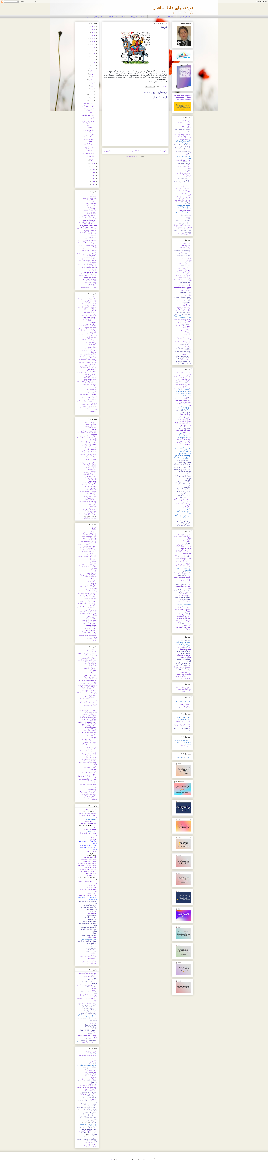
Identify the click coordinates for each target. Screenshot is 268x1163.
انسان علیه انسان (92, 749)
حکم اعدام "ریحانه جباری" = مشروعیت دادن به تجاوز (89, 1067)
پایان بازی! (188, 217)
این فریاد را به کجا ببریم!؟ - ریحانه (87, 1115)
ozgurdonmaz (125, 1159)
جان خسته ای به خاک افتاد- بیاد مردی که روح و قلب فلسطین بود (182, 742)
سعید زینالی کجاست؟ (90, 1142)
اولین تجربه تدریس (91, 476)
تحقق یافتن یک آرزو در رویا (183, 384)
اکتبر (91, 77)
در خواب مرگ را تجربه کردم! (183, 687)
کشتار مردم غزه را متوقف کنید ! (88, 1092)
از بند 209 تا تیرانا (91, 729)
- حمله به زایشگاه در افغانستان (89, 350)
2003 (93, 184)
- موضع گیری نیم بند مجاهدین (89, 1079)
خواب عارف (186, 507)
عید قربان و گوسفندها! (183, 489)
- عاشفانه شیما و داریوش (90, 576)
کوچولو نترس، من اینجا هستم (183, 132)
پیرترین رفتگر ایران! (184, 417)
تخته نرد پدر (93, 974)
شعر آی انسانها (186, 746)
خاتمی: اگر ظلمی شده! (183, 430)
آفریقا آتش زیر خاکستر (185, 290)
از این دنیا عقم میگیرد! (90, 1090)
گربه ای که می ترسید (91, 630)
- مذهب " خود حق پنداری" (90, 447)
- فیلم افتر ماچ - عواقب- (90, 203)
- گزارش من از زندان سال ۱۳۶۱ (89, 374)
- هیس (95, 571)
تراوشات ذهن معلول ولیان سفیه (182, 609)
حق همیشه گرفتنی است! (89, 905)
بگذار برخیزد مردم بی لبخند (89, 536)
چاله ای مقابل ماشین (91, 424)
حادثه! (94, 1060)
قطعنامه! (94, 960)
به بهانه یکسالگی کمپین (90, 1063)
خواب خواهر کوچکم (184, 622)
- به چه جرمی (93, 583)
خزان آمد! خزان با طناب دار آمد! (88, 1097)
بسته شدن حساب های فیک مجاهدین (86, 242)
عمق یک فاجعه (92, 627)
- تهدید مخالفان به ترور (91, 357)
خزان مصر (187, 487)
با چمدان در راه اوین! (185, 344)
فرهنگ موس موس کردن (184, 379)
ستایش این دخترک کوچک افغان (86, 865)
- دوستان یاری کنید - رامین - (90, 610)
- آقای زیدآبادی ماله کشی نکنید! (89, 467)
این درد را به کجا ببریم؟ (90, 1146)
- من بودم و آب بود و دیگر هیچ (89, 451)
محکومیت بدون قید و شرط (89, 498)
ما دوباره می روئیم (92, 789)
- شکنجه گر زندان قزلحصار (90, 472)
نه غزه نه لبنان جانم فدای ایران (182, 556)
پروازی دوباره (92, 937)
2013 (93, 65)
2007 (93, 172)
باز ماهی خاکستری (91, 656)
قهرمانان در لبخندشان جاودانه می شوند (184, 656)
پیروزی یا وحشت (185, 623)
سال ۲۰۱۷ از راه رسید (90, 650)
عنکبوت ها (187, 165)
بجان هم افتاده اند (92, 781)
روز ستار (94, 1028)
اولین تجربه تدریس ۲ (90, 478)
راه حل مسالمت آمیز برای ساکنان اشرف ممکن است (182, 457)
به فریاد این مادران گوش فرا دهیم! (182, 223)
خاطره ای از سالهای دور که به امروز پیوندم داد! (182, 316)
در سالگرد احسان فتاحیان (90, 1112)
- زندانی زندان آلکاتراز (92, 616)
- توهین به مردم (93, 322)
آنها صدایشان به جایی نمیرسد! (88, 735)
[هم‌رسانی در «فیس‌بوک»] (148, 87)
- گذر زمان (94, 640)
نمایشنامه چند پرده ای (90, 1038)
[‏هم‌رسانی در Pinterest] (146, 87)
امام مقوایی (187, 262)
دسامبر (91, 71)
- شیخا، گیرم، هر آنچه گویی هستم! (182, 200)
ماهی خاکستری (92, 1023)
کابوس (188, 124)
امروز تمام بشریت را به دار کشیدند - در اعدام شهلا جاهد (184, 605)
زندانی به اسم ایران (185, 295)
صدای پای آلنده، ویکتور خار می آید (87, 509)
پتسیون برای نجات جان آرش (89, 724)
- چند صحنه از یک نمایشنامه (89, 620)
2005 (93, 178)
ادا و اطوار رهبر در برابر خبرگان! (87, 131)
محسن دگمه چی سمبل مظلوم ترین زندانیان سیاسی (183, 401)
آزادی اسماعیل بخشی (90, 511)
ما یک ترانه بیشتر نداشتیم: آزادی (88, 791)
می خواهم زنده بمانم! (91, 755)
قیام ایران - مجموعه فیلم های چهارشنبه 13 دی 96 (89, 542)
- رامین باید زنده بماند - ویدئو (89, 628)
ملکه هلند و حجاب (185, 252)
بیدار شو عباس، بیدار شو (88, 823)
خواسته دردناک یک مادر (90, 742)
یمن (95, 745)
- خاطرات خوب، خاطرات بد (90, 386)
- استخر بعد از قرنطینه (91, 389)
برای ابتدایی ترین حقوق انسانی (88, 431)
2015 (93, 59)
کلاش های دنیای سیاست (90, 277)
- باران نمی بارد (93, 559)
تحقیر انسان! (92, 839)
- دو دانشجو (94, 352)
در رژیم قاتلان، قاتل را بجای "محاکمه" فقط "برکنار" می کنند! (183, 357)
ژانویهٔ (91, 160)
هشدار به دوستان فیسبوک (184, 534)
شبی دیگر (188, 171)
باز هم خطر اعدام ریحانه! (89, 1120)
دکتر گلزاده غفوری (186, 539)
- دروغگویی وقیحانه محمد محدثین (88, 354)
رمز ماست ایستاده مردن (90, 950)
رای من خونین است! (88, 103)
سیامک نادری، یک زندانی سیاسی (87, 792)
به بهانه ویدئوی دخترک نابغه (87, 895)
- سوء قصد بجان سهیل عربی (89, 623)
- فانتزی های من (93, 344)
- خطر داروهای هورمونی (91, 213)
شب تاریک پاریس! (91, 1033)
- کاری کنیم (94, 387)
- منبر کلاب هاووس (92, 243)
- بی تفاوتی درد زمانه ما (185, 704)
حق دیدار (94, 1021)
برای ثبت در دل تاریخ (90, 1073)
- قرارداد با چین (93, 237)
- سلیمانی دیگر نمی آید (91, 422)
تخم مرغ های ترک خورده (184, 176)
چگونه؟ (188, 611)
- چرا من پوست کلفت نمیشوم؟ (89, 274)
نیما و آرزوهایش (92, 504)
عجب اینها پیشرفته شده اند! (89, 1114)
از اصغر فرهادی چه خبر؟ (90, 546)
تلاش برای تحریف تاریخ (90, 496)
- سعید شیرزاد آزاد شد (91, 337)
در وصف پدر (187, 702)
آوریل (91, 94)
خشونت (94, 529)
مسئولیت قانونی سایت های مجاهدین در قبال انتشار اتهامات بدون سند (183, 206)
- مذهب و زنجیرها (92, 262)
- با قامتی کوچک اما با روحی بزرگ (88, 575)
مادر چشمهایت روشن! (89, 821)
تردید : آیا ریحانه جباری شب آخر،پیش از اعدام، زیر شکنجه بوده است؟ (87, 1128)
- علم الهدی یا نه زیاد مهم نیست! (88, 585)
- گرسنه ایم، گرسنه (92, 581)
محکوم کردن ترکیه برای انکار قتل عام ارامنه (183, 522)
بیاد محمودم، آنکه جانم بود (90, 740)
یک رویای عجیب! (185, 305)
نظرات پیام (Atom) (131, 156)
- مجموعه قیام (93, 563)
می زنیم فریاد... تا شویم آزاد (89, 1008)
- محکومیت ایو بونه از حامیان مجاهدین (87, 381)
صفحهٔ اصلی (136, 151)
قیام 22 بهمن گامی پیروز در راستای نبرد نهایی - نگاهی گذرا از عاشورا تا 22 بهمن (183, 551)
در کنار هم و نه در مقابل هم (182, 584)
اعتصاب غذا (93, 945)
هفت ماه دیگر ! (92, 1105)
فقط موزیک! (93, 670)
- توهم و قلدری (93, 411)
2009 (93, 169)
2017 (93, 53)
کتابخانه (123, 16)
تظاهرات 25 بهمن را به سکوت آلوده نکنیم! (87, 135)
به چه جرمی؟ (93, 1077)
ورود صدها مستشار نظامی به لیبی (182, 387)
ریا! (95, 771)
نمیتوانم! (94, 786)
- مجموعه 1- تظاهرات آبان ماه (89, 518)
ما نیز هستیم (93, 787)
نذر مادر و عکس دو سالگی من (86, 1065)
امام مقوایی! (90, 156)
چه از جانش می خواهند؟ (88, 859)
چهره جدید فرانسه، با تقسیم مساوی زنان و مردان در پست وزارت (182, 313)
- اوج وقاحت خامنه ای (91, 369)
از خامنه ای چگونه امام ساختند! (88, 549)
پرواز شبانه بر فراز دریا (91, 1075)
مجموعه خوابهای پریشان (137, 16)
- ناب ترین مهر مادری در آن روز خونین (87, 222)
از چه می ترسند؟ (92, 1144)
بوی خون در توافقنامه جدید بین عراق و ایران (182, 408)
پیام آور (94, 933)
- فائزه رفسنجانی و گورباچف (90, 302)
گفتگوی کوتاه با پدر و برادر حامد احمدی (86, 985)
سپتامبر (91, 80)
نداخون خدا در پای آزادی (184, 640)
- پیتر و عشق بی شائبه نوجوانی (89, 484)
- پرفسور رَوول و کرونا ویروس (90, 317)
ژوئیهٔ (91, 86)
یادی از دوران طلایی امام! (184, 163)
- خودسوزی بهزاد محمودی (90, 282)
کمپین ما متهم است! (185, 139)
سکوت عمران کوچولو (89, 921)
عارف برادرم (92, 1053)
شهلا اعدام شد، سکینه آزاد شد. (182, 607)
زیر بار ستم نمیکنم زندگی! (89, 663)
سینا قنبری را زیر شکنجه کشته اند (87, 548)
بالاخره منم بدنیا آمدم (185, 282)
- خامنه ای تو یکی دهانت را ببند (89, 367)
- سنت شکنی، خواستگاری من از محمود (87, 372)
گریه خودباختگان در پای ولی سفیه (182, 572)
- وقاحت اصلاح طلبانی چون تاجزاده (88, 303)
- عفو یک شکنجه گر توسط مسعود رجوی (87, 228)
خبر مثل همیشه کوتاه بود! (184, 322)
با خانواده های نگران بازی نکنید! (88, 1030)
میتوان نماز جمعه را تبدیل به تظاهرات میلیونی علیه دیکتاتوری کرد (183, 644)
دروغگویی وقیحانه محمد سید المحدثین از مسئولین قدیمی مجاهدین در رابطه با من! (182, 97)
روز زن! (188, 397)
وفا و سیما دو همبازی (91, 489)
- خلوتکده (94, 429)
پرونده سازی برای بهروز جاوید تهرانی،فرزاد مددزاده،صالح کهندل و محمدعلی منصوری (183, 494)
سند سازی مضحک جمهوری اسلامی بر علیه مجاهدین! (184, 308)
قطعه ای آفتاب (186, 304)
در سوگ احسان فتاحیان (183, 651)
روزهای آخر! (93, 963)
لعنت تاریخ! (93, 1122)
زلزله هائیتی (188, 541)
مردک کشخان (92, 708)
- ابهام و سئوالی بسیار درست (89, 376)
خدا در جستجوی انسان (183, 757)
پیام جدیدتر (163, 151)
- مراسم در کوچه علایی (91, 456)
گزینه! (91, 118)
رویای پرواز (188, 346)
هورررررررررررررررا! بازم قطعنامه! (88, 1104)
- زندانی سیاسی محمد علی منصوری (88, 355)
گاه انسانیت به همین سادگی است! (87, 744)
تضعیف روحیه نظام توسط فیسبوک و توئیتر (88, 110)
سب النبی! (93, 672)
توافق (189, 218)
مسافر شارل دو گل (91, 493)
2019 (93, 47)
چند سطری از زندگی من (182, 455)
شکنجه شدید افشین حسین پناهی (88, 784)
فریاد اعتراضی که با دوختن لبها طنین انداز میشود (182, 591)
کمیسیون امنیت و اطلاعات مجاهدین (88, 225)
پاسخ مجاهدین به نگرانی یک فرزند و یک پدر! (183, 174)
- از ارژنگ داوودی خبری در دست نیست (87, 253)
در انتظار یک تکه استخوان (89, 538)
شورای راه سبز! (185, 414)
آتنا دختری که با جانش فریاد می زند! (87, 690)
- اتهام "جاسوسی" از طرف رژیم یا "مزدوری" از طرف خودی (182, 376)
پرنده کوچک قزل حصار (183, 701)
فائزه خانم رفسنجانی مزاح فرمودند (88, 441)
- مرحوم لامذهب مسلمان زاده (90, 308)
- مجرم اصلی (93, 265)
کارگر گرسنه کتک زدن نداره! (89, 754)
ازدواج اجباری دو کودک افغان (87, 863)
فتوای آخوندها (93, 506)
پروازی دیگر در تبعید (184, 575)
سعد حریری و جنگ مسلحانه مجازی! (87, 779)
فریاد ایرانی (93, 531)
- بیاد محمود (94, 391)
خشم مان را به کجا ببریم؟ (90, 1095)
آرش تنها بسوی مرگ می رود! (88, 719)
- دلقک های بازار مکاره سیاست (89, 255)
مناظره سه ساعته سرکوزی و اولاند (182, 310)
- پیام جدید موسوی (92, 285)
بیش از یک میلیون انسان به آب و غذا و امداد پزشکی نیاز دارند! (87, 1010)
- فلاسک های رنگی (92, 449)
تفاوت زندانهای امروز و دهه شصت (182, 250)
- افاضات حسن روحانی (91, 300)
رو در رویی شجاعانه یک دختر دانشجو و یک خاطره (183, 664)
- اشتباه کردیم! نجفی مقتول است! (88, 454)
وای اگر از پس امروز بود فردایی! (88, 1094)
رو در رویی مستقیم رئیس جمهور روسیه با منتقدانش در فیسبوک (182, 476)
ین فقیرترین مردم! (90, 915)
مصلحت (188, 336)
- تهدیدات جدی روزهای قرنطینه (89, 315)
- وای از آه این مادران (92, 573)
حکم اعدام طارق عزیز (183, 573)
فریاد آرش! (93, 953)
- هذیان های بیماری (92, 427)
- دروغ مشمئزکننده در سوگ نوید (89, 404)
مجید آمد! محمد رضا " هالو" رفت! (87, 1006)
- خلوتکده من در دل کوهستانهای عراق (87, 275)
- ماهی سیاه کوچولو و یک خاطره (89, 483)
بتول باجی (93, 488)
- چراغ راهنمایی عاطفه (91, 371)
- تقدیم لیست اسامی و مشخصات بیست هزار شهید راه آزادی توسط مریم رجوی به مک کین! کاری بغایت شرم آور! (87, 685)
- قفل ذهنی (94, 310)
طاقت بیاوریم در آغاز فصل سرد (88, 794)
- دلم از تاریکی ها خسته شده (90, 474)
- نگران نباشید (93, 332)
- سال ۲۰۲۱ (94, 195)
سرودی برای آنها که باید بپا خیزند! (87, 1013)
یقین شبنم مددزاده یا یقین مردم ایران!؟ (86, 951)
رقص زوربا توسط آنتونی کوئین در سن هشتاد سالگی (182, 559)
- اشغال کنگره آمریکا (92, 200)
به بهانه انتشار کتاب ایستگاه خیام (88, 717)
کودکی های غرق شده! (90, 1025)
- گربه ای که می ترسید (91, 618)
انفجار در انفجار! (91, 851)
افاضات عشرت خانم (91, 539)
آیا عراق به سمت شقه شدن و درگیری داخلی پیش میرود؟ (183, 511)
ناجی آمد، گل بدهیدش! (90, 757)
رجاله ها (93, 837)
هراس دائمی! (93, 1062)
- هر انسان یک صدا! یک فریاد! (183, 188)
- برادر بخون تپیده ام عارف (90, 377)
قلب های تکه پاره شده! (89, 935)
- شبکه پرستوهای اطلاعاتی (90, 210)
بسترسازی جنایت (92, 340)
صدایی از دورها (185, 653)
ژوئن (91, 88)
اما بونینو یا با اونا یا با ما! (184, 233)
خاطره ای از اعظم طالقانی (90, 514)
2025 (93, 29)
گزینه (189, 284)
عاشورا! (188, 473)
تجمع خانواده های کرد (90, 829)
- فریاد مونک (94, 578)
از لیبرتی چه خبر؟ (91, 1070)
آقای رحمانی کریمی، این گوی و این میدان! (183, 142)
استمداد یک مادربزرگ (90, 747)
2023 (93, 35)
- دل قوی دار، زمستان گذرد (90, 312)
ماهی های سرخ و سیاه (90, 675)
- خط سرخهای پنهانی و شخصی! (183, 398)
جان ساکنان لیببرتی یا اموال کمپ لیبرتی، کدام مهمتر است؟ (87, 870)
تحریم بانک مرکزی (185, 245)
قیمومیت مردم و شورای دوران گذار (87, 491)
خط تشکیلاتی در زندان (90, 499)
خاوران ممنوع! (91, 893)
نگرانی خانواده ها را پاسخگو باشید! (87, 1085)
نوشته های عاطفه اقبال (172, 8)
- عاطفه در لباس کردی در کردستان (88, 595)
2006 (93, 175)
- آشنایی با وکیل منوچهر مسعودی (89, 287)
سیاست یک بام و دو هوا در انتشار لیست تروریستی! (87, 148)
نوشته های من (169, 16)
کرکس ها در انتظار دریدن (184, 253)
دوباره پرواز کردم (90, 875)
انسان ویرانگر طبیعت (89, 861)
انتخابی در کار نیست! (90, 697)
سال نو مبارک (186, 243)
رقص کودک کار (92, 665)
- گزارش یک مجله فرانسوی (90, 215)
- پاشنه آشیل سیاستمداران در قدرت (88, 232)
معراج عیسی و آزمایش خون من (89, 267)
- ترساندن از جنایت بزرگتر (90, 257)
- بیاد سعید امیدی (92, 269)
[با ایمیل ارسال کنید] (154, 87)
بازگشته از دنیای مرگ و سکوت (89, 715)
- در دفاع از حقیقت (92, 252)
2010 (93, 166)
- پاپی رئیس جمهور (92, 211)
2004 (93, 181)
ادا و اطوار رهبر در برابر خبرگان (183, 275)
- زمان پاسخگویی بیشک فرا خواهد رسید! (87, 564)
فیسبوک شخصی (112, 16)
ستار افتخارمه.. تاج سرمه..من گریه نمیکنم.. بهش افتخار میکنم (183, 362)
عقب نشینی (186, 630)
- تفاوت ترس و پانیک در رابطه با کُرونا (87, 307)
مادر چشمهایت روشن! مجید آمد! (87, 1005)
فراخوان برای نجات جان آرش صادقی (87, 722)
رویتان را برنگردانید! (90, 917)
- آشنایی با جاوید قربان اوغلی (89, 280)
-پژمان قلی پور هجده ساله (90, 272)
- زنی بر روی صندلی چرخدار (90, 452)
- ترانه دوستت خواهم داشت (90, 196)
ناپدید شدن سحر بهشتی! (88, 927)
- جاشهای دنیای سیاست (91, 327)
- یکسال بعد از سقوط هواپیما (90, 198)
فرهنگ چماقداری (186, 161)
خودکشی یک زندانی (185, 186)
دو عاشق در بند (91, 943)
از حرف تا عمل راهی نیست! (87, 813)
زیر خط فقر (93, 946)
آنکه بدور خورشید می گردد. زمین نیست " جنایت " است (88, 677)
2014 (93, 62)
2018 (93, 50)
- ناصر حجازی (187, 432)
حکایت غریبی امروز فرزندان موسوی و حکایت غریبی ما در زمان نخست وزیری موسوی (183, 392)
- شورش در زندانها (92, 320)
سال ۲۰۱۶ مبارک (91, 809)
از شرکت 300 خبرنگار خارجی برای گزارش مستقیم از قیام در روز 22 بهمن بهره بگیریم (183, 546)
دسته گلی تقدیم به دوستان (89, 1058)
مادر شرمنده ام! (91, 919)
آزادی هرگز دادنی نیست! (87, 144)
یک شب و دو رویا (91, 913)
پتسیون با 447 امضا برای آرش (89, 725)
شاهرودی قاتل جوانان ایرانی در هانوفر (87, 544)
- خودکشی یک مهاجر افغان (90, 384)
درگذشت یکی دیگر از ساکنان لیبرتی (87, 1003)
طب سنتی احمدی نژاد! (87, 153)
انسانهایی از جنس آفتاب (90, 796)
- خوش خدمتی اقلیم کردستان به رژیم (88, 325)
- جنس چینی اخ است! (91, 349)
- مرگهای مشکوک (92, 347)
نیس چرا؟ (93, 911)
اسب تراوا (188, 543)
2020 (93, 44)
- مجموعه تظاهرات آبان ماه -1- (89, 446)
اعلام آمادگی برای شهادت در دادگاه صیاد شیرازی (183, 690)
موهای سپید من (92, 494)
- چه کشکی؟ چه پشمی (91, 201)
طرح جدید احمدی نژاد (184, 595)
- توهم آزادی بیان (93, 208)
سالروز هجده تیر (186, 334)
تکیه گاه (94, 561)
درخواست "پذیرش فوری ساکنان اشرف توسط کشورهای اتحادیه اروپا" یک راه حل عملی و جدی (183, 450)
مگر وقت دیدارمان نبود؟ (88, 939)
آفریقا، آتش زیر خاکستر (87, 106)
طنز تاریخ (187, 480)
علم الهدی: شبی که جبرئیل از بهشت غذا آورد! (182, 598)
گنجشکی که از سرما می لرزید (89, 1042)
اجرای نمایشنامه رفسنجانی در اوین (87, 501)
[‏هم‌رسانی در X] (150, 87)
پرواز (189, 446)
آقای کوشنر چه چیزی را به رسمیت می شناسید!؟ (184, 648)
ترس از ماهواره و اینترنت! (89, 126)
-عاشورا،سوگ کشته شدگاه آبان (89, 397)
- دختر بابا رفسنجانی (92, 205)
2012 (93, 68)
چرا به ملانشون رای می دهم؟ (89, 688)
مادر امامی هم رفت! (184, 416)
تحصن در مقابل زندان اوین (89, 534)
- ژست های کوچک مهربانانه (90, 248)
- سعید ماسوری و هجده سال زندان (88, 598)
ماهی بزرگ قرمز (186, 185)
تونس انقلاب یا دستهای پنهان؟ (182, 382)
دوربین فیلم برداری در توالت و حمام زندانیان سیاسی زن (87, 1109)
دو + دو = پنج (92, 1084)
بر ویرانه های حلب (91, 958)
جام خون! (93, 1032)
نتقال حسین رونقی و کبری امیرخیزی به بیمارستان (182, 500)
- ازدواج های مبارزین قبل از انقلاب (88, 279)
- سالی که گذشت (92, 314)
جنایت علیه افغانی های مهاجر (89, 339)
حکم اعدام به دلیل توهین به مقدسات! (86, 1107)
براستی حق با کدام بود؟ (90, 486)
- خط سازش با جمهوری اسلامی (89, 227)
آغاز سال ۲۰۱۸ (92, 528)
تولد (95, 978)
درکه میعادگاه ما (91, 819)
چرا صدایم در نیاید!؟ (185, 324)
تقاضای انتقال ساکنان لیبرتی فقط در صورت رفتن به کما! (182, 145)
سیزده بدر (188, 294)
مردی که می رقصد (91, 986)
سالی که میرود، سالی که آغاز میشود (87, 973)
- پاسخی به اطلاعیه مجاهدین (89, 223)
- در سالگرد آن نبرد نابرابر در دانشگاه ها (87, 593)
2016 (93, 56)
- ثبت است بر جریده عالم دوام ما (88, 258)
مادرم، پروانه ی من (91, 638)
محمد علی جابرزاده (91, 666)
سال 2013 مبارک (185, 121)
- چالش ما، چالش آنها (91, 442)
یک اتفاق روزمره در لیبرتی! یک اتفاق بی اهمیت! (183, 148)
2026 (93, 26)
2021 (93, 41)
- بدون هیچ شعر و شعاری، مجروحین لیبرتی (184, 126)
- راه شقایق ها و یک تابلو (90, 342)
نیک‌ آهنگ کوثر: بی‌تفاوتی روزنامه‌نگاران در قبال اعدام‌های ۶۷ (87, 1140)
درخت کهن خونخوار (185, 386)
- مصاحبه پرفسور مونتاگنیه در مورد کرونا (87, 329)
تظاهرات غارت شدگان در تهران (88, 759)
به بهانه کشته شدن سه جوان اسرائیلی (86, 1087)
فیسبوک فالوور (97, 16)
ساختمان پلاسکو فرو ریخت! (89, 658)
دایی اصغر (187, 170)
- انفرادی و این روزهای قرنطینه (89, 319)
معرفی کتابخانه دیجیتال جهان (183, 381)
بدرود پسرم (93, 988)
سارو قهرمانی (93, 553)
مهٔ (92, 91)
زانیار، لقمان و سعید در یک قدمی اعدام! (87, 121)
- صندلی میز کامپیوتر (92, 345)
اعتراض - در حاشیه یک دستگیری (88, 956)
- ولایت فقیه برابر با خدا (184, 442)
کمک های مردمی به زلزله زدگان (88, 772)
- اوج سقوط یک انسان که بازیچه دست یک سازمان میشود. (183, 197)
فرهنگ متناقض (92, 508)
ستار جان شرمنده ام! (185, 359)
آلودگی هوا (187, 625)
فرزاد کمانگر (92, 885)
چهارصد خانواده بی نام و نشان (88, 1040)
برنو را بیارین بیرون (91, 554)
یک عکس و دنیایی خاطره (89, 730)
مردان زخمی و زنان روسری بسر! (182, 160)
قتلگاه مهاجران (92, 1001)
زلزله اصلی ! (93, 769)
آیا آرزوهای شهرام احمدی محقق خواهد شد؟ (89, 908)
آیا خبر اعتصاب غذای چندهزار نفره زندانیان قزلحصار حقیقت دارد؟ (182, 226)
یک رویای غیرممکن (90, 887)
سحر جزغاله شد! (92, 469)
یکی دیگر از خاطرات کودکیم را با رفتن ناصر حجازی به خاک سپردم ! (184, 435)
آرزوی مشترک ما (91, 873)
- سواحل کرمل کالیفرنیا (91, 324)
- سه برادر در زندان (92, 399)
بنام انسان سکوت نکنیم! (90, 767)
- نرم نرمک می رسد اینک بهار (89, 238)
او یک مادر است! (91, 765)
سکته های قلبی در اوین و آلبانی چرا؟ (87, 556)
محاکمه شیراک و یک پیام (182, 482)
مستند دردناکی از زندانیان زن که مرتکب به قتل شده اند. (183, 517)
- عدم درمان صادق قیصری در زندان (88, 601)
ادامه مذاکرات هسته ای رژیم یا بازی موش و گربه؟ (183, 301)
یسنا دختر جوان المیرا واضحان (89, 739)
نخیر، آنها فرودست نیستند (90, 558)
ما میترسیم (93, 737)
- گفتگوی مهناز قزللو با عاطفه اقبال (88, 611)
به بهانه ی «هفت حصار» (184, 228)
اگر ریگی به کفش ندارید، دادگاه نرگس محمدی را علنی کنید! (87, 1015)
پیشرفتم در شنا (92, 481)
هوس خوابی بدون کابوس (90, 1072)
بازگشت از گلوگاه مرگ (90, 727)
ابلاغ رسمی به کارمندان (87, 115)
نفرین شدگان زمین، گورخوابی (89, 961)
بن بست (94, 673)
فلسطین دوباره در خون (90, 1089)
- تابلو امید (94, 580)
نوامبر (91, 74)
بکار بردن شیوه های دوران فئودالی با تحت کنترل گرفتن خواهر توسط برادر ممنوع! (182, 135)
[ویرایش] (78, 1042)
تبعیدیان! (94, 990)
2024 (93, 32)
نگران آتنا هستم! (92, 980)
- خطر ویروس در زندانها (91, 305)
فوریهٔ (91, 100)
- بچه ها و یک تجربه (91, 459)
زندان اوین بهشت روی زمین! (89, 713)
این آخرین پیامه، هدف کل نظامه (88, 533)
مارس (91, 97)
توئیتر (86, 16)
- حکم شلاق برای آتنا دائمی (90, 382)
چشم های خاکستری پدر (183, 212)
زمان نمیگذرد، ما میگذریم (90, 464)
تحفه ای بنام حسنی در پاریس (88, 457)
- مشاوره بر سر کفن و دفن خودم (89, 250)
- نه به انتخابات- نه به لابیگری (89, 233)
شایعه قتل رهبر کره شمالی (88, 140)
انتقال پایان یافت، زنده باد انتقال (86, 941)
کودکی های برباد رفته (91, 948)
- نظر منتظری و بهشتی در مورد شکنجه (87, 600)
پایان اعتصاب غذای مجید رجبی (88, 436)
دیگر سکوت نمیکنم (91, 625)
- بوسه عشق (94, 569)
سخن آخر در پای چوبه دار (90, 668)
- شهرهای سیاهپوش (92, 392)
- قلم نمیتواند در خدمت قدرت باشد (88, 260)
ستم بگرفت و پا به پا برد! (182, 667)
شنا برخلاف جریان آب (184, 593)
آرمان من (94, 782)
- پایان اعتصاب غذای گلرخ (90, 596)
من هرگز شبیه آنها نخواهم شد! (88, 1099)
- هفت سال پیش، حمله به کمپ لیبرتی (87, 298)
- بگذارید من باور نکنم (91, 270)
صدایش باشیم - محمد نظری (89, 760)
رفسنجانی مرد (92, 651)
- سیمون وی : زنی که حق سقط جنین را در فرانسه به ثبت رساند (87, 711)
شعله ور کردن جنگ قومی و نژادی (87, 513)
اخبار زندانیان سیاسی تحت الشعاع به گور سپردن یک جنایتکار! (87, 654)
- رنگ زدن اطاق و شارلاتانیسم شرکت (88, 366)
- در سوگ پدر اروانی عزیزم (90, 220)
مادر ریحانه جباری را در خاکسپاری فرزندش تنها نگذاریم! (88, 1125)
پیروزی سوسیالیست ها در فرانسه (182, 326)
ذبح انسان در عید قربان (184, 707)
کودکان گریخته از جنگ (90, 1027)
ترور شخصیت (187, 154)
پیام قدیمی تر (108, 151)
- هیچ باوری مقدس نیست (90, 379)
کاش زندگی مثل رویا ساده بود (183, 122)
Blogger (111, 1159)
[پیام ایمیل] (158, 86)
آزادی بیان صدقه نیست (183, 613)
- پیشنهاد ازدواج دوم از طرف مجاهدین (87, 263)
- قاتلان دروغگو (93, 284)
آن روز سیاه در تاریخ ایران (90, 976)
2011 (93, 163)
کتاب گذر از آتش (92, 479)
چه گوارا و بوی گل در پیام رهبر (88, 551)
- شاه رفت (94, 297)
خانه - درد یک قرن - (185, 16)
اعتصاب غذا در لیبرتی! (184, 210)
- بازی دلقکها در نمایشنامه (90, 230)
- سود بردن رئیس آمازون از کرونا (89, 330)
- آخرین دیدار (93, 471)
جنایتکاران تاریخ (92, 695)
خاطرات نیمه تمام (155, 16)
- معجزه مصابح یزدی (92, 206)
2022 (93, 38)
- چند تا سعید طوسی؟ (91, 622)
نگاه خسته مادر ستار (90, 857)
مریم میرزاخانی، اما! (92, 720)
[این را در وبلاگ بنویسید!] (152, 87)
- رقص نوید (94, 235)
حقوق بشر (93, 955)
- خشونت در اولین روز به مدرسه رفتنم (87, 240)
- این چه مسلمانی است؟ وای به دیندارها (87, 1131)
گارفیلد (94, 503)
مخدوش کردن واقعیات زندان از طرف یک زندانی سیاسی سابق (87, 660)
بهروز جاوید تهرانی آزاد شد (182, 525)
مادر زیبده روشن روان (91, 1051)
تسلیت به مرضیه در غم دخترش (182, 555)
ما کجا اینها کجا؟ (92, 466)
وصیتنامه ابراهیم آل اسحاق (182, 467)
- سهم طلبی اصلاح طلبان (90, 444)
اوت (92, 82)
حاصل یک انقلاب (91, 831)
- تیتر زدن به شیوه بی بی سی (89, 406)
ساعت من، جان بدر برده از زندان (88, 426)
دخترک (94, 774)
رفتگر (94, 827)
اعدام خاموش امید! (90, 867)
